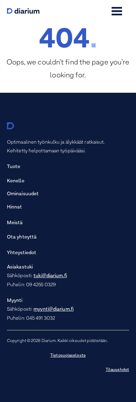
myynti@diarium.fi (53, 309)
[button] (117, 11)
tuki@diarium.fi (50, 276)
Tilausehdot (117, 370)
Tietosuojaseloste (68, 355)
